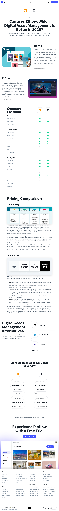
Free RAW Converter (20, 495)
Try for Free (54, 2)
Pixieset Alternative (34, 487)
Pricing (3, 476)
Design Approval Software (48, 495)
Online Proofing (19, 474)
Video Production (6, 495)
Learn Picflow (32, 478)
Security (16, 509)
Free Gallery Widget (20, 491)
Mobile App (4, 482)
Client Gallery (19, 476)
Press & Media (46, 480)
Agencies (4, 489)
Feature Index (32, 474)
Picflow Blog (32, 480)
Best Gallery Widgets (47, 493)
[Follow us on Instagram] (43, 508)
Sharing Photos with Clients (49, 487)
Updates (18, 482)
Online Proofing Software (48, 489)
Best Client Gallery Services (49, 491)
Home (20, 17)
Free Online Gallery (20, 489)
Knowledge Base (46, 474)
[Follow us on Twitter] (46, 508)
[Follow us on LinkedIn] (48, 508)
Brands (3, 497)
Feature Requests (47, 476)
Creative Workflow (20, 480)
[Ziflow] (33, 10)
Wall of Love (32, 476)
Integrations (5, 480)
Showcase (4, 478)
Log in (48, 2)
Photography (5, 491)
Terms (13, 509)
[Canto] (25, 10)
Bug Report (45, 478)
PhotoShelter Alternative (35, 491)
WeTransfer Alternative (34, 495)
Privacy (10, 509)
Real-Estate (4, 493)
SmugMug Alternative (34, 489)
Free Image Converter (20, 493)
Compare (24, 17)
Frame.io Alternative (34, 493)
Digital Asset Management (33, 17)
